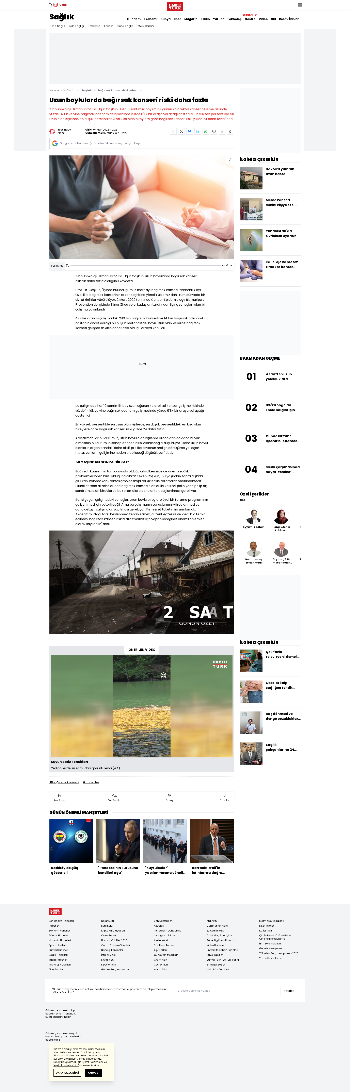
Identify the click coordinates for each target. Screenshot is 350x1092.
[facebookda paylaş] (173, 131)
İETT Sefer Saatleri (270, 943)
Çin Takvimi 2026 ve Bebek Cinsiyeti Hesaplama (275, 937)
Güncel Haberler (58, 935)
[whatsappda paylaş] (206, 131)
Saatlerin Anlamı (164, 945)
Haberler (54, 90)
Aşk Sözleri (160, 950)
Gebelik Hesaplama (271, 948)
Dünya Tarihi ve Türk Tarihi (223, 959)
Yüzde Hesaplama (270, 958)
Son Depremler (163, 921)
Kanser (108, 26)
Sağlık (61, 17)
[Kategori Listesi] (300, 5)
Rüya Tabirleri (215, 955)
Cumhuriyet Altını (217, 925)
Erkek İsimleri (266, 925)
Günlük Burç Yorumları (115, 969)
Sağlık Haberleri (58, 955)
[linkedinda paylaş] (197, 131)
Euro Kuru (107, 925)
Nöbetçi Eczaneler (112, 950)
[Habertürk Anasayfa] (175, 6)
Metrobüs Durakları (218, 969)
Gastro (250, 19)
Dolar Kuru (107, 921)
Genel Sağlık (57, 26)
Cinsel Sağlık (125, 26)
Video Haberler (215, 945)
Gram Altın (160, 959)
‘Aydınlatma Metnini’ (66, 1065)
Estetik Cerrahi (145, 26)
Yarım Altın (160, 969)
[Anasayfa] (55, 911)
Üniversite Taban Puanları (222, 950)
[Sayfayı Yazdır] (222, 131)
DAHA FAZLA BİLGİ (67, 1072)
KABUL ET (94, 1072)
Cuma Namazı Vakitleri (115, 945)
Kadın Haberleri (58, 959)
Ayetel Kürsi (161, 940)
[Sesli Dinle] (67, 265)
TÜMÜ (243, 500)
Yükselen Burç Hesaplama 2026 (278, 953)
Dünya (165, 19)
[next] (232, 848)
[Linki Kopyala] (230, 131)
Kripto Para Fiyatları (113, 930)
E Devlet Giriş (108, 964)
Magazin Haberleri (60, 940)
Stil (273, 19)
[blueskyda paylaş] (189, 131)
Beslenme (94, 26)
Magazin (190, 19)
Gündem (134, 19)
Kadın (205, 19)
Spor (177, 19)
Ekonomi (150, 19)
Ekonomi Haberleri (59, 930)
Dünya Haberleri (58, 950)
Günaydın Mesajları (166, 955)
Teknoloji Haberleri (60, 964)
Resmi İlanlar (289, 19)
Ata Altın (212, 921)
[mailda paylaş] (214, 131)
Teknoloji (234, 19)
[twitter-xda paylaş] (181, 131)
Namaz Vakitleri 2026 (114, 940)
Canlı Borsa (108, 935)
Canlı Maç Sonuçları (219, 935)
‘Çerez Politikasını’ (92, 1062)
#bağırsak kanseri (64, 782)
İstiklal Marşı (108, 955)
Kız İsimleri (265, 930)
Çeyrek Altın (161, 964)
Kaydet (289, 991)
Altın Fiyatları (56, 969)
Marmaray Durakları (271, 921)
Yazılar (218, 19)
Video (263, 19)
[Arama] (50, 5)
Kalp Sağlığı (76, 26)
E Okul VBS (107, 959)
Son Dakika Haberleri (61, 921)
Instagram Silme (164, 935)
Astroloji (159, 925)
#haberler (91, 782)
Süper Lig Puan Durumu (221, 940)
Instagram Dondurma (167, 930)
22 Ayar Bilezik (215, 930)
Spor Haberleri (57, 945)
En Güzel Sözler (216, 964)
